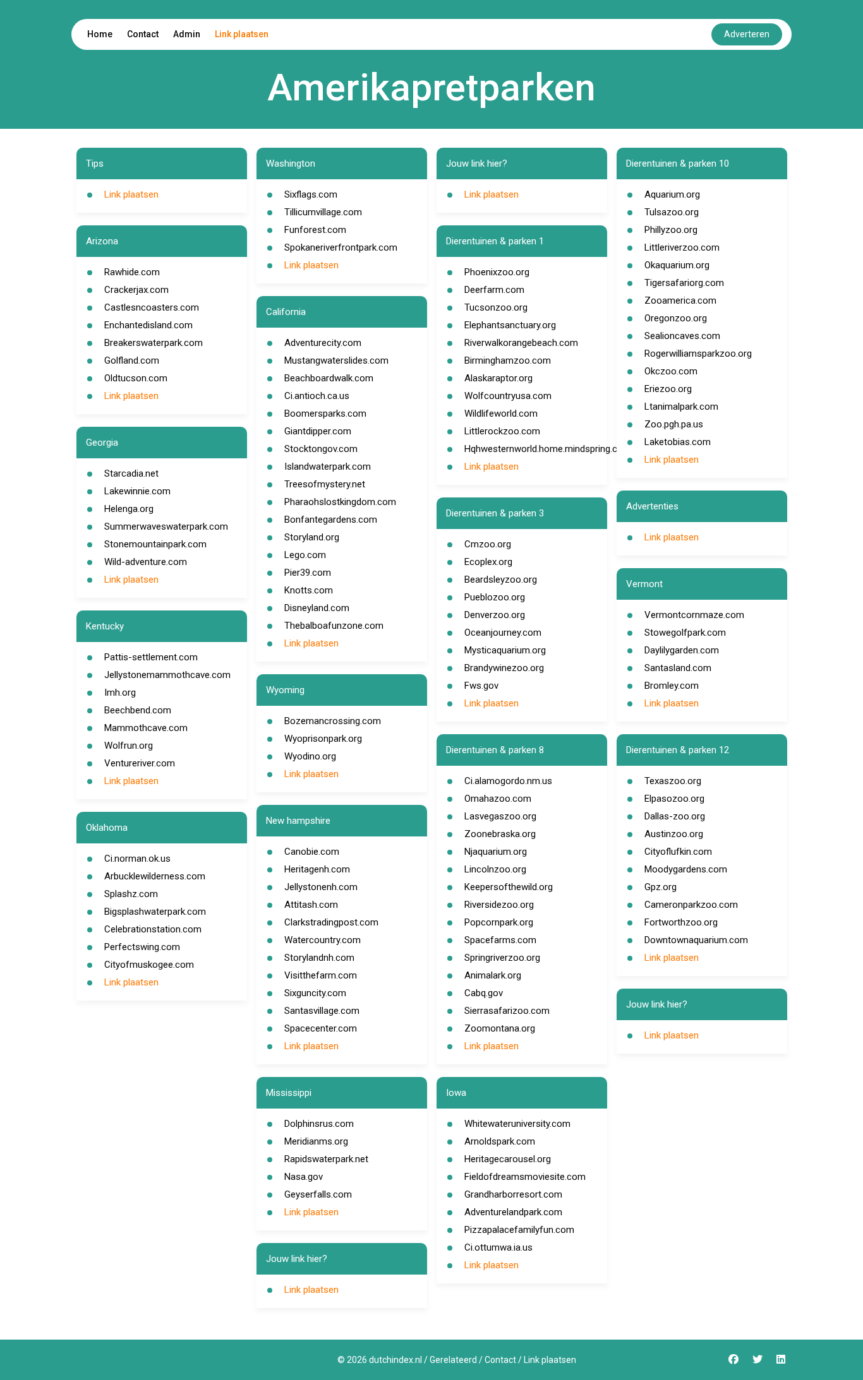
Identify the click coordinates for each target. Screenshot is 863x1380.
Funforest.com (315, 229)
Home (99, 34)
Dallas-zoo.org (674, 816)
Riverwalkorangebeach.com (521, 342)
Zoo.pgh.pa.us (673, 424)
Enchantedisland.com (148, 325)
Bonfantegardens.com (330, 519)
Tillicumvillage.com (323, 212)
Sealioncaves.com (682, 336)
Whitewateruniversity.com (517, 1123)
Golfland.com (131, 360)
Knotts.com (308, 590)
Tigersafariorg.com (684, 282)
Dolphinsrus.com (319, 1123)
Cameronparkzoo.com (691, 904)
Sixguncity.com (315, 993)
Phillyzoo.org (670, 229)
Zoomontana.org (499, 1028)
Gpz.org (660, 887)
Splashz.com (131, 894)
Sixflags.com (310, 194)
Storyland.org (311, 537)
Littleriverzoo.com (682, 247)
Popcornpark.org (498, 922)
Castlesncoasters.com (151, 307)
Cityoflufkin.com (678, 851)
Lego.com (305, 555)
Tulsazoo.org (671, 212)
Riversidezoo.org (499, 904)
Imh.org (120, 692)
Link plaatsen (242, 34)
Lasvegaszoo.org (500, 816)
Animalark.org (492, 975)
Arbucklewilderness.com (154, 876)
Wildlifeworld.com (501, 413)
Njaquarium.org (495, 851)
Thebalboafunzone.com (333, 625)
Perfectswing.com (142, 947)
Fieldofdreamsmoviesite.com (525, 1176)
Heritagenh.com (317, 869)
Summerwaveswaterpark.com (166, 526)
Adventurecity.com (322, 342)
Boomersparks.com (325, 413)
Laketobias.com (677, 442)
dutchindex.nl (395, 1360)
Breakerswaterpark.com (153, 342)
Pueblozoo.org (494, 597)
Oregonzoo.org (675, 318)
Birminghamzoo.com (507, 360)
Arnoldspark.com (499, 1141)
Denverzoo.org (494, 615)
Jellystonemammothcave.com (167, 675)
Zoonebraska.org (500, 834)
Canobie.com (311, 851)
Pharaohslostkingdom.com (340, 502)
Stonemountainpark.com (155, 544)
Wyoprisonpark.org (323, 738)
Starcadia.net (131, 473)
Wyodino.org (310, 756)
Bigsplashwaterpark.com (155, 911)
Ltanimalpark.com (681, 406)
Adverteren (746, 34)
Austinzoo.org (673, 834)
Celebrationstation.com (153, 929)
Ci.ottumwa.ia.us (498, 1247)
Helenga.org (129, 509)
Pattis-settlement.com (151, 657)
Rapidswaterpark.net (326, 1159)
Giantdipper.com (317, 431)
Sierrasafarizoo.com (507, 1010)
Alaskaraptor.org (498, 378)
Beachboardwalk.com (328, 378)
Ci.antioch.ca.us (316, 396)
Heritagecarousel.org (507, 1159)
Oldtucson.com (135, 378)
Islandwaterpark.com (327, 466)
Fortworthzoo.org (681, 922)
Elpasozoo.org (674, 798)
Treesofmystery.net (324, 484)
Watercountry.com (322, 940)
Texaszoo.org (672, 781)
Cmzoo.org (487, 544)
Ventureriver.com (139, 763)
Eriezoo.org (668, 389)
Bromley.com (671, 685)
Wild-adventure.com (145, 562)
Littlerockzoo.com (502, 431)
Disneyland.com (316, 608)
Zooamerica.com (680, 300)
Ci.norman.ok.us (137, 858)
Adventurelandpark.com (513, 1212)
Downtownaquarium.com (696, 940)
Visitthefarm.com (320, 975)
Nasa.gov (303, 1176)
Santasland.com (677, 668)
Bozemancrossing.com (332, 721)
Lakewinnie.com (137, 491)
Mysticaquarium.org (505, 650)
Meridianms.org (316, 1141)
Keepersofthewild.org (508, 887)
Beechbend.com (137, 710)
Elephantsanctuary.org (510, 325)
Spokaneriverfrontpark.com (340, 247)
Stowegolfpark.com (685, 632)
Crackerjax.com (136, 289)
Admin (186, 34)
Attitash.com (311, 904)
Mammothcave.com (146, 728)
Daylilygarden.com (681, 650)
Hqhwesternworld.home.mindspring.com (547, 449)
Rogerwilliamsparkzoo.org (698, 353)
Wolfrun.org (128, 745)
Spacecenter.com (320, 1028)
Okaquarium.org (676, 265)
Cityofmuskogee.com (149, 964)
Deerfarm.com (494, 289)
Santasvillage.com (321, 1010)
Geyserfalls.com (318, 1194)
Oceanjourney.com (502, 632)
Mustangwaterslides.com (336, 360)
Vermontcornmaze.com (694, 615)
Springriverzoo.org (502, 957)
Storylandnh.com (319, 957)
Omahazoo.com (497, 798)
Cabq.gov (483, 993)
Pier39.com (307, 572)
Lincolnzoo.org (495, 869)
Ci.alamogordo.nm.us (508, 781)
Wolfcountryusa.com (508, 396)
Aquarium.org (672, 194)
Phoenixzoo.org (496, 272)
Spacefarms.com (500, 940)
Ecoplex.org (488, 562)
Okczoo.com (670, 371)
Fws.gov (481, 685)
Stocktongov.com (321, 449)
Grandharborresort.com (513, 1194)
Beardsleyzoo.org (500, 579)
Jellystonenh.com (321, 887)
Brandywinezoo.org (504, 668)
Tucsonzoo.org (496, 307)
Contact (143, 34)
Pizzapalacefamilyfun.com (519, 1229)
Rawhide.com (132, 272)
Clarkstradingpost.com (331, 922)
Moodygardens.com (685, 869)
